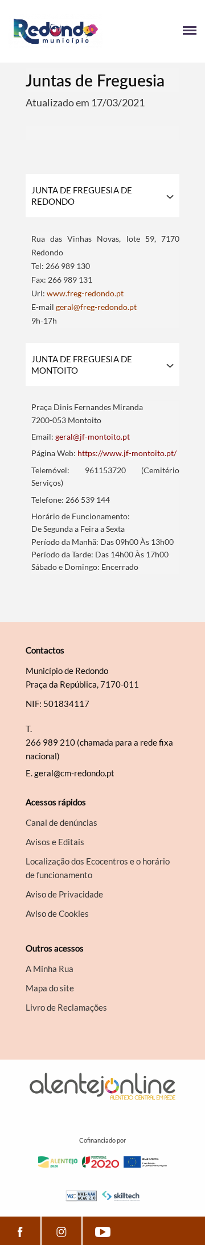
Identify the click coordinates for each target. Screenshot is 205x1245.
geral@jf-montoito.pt (92, 436)
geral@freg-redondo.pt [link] (96, 307)
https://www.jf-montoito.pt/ (127, 453)
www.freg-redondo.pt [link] (85, 293)
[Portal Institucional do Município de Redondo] (55, 31)
